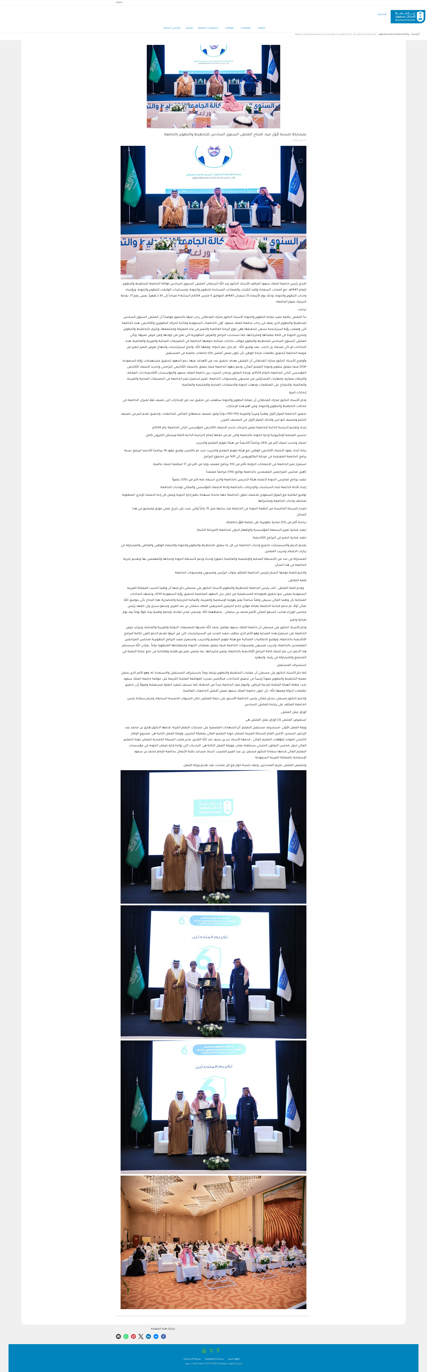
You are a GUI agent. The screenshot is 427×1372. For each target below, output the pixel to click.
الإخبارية (382, 14)
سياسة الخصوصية (214, 1359)
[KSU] (408, 15)
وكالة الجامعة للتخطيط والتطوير (393, 34)
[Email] (118, 1336)
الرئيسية (415, 34)
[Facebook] (163, 1336)
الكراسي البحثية (172, 28)
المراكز (189, 28)
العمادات (245, 28)
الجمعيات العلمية (208, 28)
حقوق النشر (234, 1359)
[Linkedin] (148, 1336)
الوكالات (229, 28)
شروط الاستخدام (192, 1359)
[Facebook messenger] (155, 1336)
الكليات (261, 28)
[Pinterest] (133, 1336)
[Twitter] (140, 1336)
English (119, 3)
